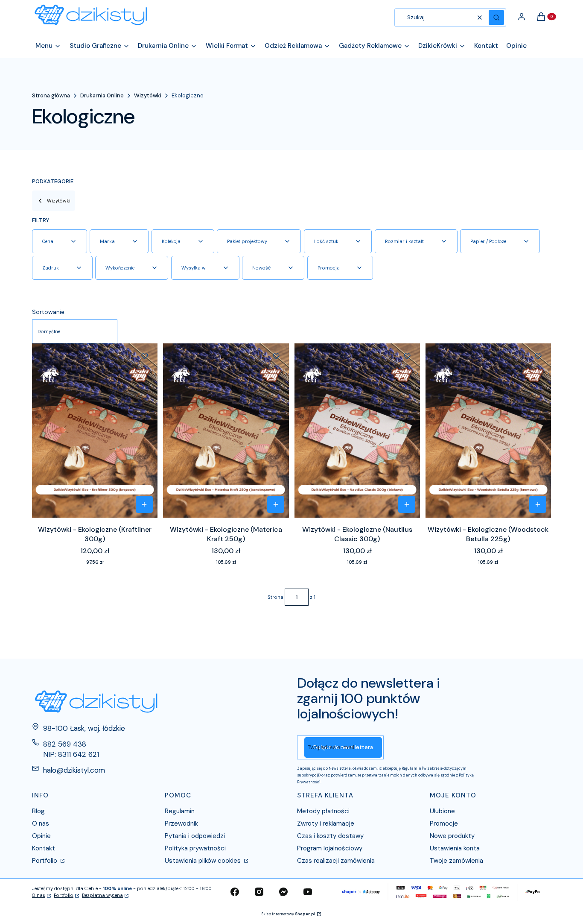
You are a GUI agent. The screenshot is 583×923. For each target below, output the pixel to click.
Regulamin (180, 811)
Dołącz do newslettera (343, 747)
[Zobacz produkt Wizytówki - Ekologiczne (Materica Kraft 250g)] (275, 504)
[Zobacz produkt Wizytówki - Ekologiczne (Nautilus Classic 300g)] (406, 504)
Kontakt (43, 848)
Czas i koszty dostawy (330, 836)
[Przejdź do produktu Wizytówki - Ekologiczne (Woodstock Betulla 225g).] (488, 430)
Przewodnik (181, 823)
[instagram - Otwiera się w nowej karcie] (259, 891)
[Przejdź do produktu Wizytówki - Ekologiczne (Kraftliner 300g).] (94, 430)
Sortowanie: (49, 312)
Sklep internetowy (288, 914)
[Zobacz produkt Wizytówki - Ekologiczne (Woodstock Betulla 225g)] (537, 504)
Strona (275, 597)
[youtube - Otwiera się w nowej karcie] (307, 891)
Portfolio (45, 860)
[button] (496, 17)
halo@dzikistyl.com (74, 770)
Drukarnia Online (102, 95)
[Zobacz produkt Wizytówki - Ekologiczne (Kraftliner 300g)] (144, 504)
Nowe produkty (452, 836)
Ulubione (442, 811)
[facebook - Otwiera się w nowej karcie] (234, 891)
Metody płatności (323, 811)
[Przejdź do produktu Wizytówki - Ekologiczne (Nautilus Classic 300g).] (357, 430)
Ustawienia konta (455, 848)
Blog (38, 811)
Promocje (444, 823)
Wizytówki (147, 95)
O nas (40, 823)
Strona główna (51, 95)
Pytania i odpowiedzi (195, 836)
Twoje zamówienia (456, 860)
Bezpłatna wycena (102, 895)
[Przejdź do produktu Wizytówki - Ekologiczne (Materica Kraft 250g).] (226, 430)
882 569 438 (64, 744)
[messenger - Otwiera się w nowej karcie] (283, 891)
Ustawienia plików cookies (203, 860)
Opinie (41, 836)
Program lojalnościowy (329, 848)
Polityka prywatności (195, 848)
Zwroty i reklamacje (325, 823)
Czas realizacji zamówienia (336, 860)
